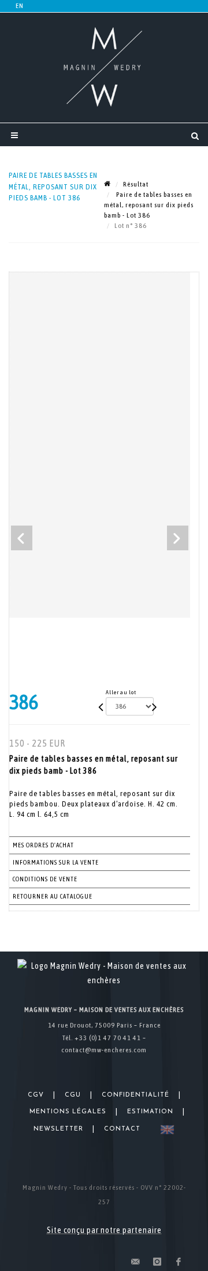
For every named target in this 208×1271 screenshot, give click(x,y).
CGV (36, 1095)
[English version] (164, 1129)
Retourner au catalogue (52, 896)
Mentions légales (67, 1112)
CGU (73, 1095)
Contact (122, 1129)
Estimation (150, 1112)
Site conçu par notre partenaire (104, 1230)
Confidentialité (135, 1095)
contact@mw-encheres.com (104, 1050)
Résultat (135, 184)
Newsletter (58, 1129)
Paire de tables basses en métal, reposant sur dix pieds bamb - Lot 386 (149, 205)
